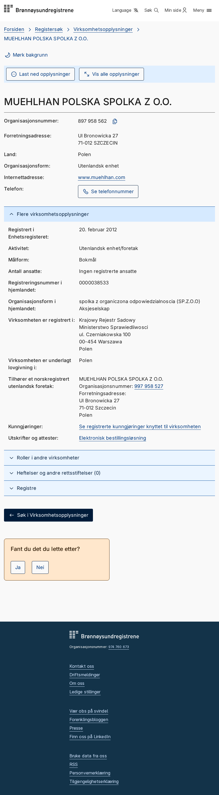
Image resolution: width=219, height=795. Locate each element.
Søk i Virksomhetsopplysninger (52, 515)
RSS (73, 764)
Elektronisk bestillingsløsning (112, 438)
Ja (18, 567)
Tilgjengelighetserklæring (94, 781)
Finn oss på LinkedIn (90, 736)
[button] (126, 10)
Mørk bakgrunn (30, 55)
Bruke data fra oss (88, 755)
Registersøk (49, 29)
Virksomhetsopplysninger (103, 29)
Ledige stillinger (85, 691)
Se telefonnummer (112, 191)
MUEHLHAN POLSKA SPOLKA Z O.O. (46, 38)
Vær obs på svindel (88, 711)
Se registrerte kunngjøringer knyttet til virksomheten (140, 426)
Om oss (77, 683)
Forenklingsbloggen (88, 719)
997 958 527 (148, 386)
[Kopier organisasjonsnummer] (114, 121)
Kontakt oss (81, 666)
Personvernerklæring (89, 773)
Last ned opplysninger (44, 74)
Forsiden (14, 29)
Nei (40, 567)
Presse (76, 728)
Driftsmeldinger (84, 674)
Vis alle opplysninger (115, 74)
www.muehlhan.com (101, 177)
